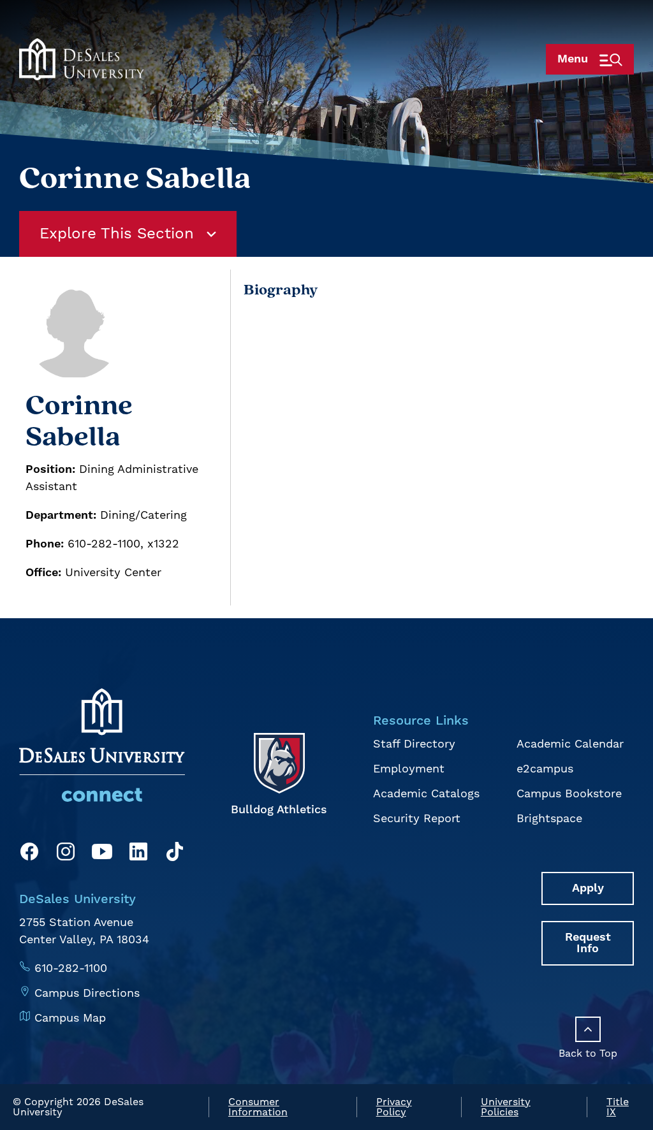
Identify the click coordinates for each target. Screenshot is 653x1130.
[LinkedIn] (138, 854)
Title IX (617, 1107)
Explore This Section (117, 233)
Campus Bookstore (569, 793)
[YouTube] (102, 854)
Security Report (416, 818)
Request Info (588, 943)
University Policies (506, 1107)
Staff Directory (414, 744)
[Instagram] (65, 854)
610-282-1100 (70, 968)
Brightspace (549, 818)
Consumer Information (258, 1107)
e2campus (545, 769)
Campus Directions (87, 993)
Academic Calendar (570, 744)
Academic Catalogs (426, 793)
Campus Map (70, 1018)
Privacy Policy (394, 1107)
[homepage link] (81, 59)
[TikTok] (175, 854)
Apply (588, 888)
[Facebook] (29, 854)
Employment (408, 769)
